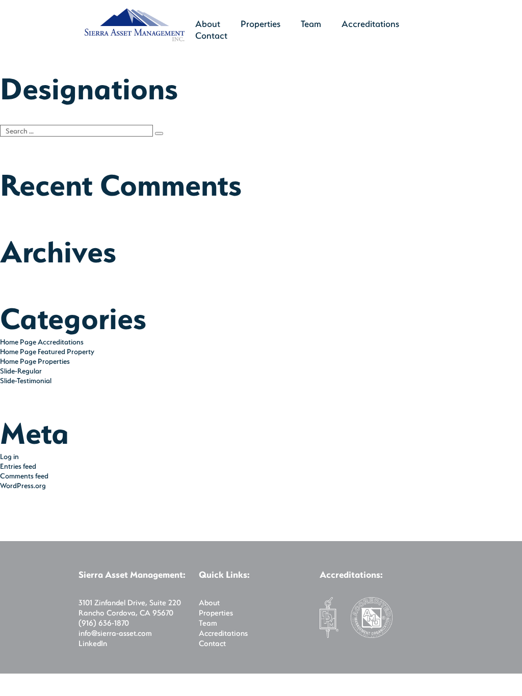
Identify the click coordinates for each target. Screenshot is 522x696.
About (209, 602)
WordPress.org (23, 485)
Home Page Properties (35, 361)
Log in (9, 456)
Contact (211, 35)
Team (311, 24)
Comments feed (24, 475)
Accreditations (370, 24)
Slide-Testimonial (25, 380)
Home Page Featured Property (47, 351)
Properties (260, 24)
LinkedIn (93, 643)
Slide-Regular (21, 371)
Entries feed (18, 466)
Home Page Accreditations (42, 341)
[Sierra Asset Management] (135, 39)
